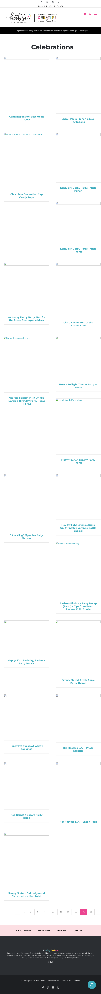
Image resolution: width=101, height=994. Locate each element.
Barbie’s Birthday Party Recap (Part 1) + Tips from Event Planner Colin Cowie (78, 606)
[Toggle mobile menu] (95, 13)
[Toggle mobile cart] (85, 13)
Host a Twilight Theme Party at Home (78, 386)
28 (61, 912)
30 (76, 912)
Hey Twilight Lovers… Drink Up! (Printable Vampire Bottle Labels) (78, 528)
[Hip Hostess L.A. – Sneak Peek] (78, 789)
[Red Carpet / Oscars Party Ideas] (26, 785)
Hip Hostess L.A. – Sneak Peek (78, 821)
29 (68, 912)
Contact (77, 980)
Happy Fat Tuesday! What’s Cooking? (26, 747)
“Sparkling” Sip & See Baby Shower (26, 537)
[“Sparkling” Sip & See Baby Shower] (26, 502)
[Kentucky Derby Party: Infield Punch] (78, 157)
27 (53, 912)
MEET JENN (44, 930)
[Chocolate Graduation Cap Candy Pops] (26, 161)
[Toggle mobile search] (90, 13)
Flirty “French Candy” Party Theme (78, 461)
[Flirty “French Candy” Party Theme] (78, 426)
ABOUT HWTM (23, 930)
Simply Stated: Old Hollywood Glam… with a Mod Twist (26, 895)
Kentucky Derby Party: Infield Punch (78, 189)
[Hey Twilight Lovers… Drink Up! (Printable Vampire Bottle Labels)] (78, 497)
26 (45, 912)
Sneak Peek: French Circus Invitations (78, 120)
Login (40, 6)
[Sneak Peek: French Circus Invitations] (78, 85)
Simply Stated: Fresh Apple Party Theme (78, 682)
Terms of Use (66, 980)
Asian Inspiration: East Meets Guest (26, 118)
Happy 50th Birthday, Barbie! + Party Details (26, 662)
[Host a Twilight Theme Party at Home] (78, 358)
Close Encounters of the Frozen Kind (78, 324)
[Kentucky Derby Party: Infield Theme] (78, 222)
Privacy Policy (53, 980)
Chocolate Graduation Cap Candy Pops (26, 196)
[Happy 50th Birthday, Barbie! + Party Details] (26, 638)
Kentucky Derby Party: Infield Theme (78, 250)
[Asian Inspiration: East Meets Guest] (26, 84)
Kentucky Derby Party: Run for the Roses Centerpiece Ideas (26, 319)
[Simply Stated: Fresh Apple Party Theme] (78, 648)
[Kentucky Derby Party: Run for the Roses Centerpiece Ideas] (26, 287)
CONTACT (79, 930)
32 (91, 912)
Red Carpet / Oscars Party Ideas (26, 816)
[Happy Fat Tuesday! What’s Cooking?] (26, 717)
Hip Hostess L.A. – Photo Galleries (78, 749)
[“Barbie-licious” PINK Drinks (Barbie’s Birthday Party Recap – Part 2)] (26, 364)
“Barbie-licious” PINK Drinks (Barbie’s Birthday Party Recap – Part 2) (26, 401)
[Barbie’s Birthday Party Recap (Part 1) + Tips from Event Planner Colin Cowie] (78, 570)
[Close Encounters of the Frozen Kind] (78, 290)
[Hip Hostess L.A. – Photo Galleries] (78, 718)
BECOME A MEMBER (54, 6)
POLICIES (62, 930)
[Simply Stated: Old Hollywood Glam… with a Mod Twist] (26, 860)
